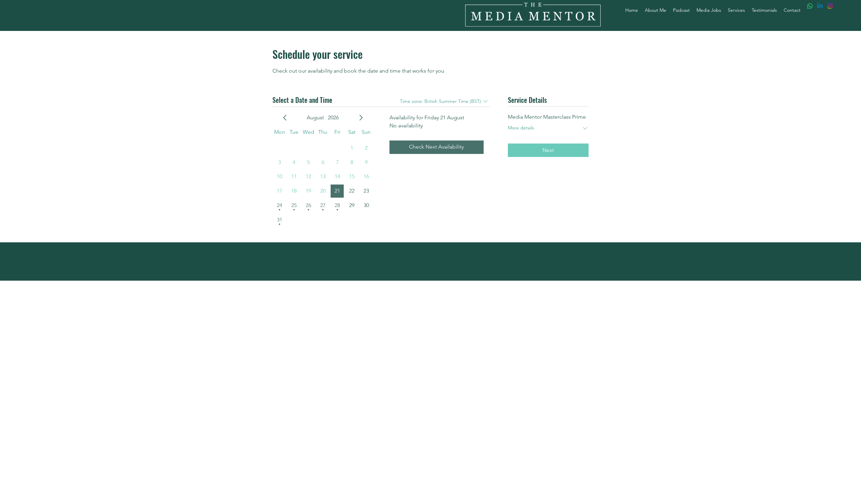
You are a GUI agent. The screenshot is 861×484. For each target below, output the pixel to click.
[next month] (361, 118)
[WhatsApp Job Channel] (810, 6)
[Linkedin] (820, 6)
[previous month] (285, 118)
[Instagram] (830, 6)
